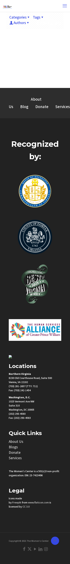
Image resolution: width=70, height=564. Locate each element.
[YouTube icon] (35, 549)
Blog (24, 107)
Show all (50, 23)
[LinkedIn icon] (40, 549)
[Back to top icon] (55, 541)
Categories (18, 17)
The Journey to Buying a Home (35, 71)
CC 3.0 (26, 507)
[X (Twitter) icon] (29, 549)
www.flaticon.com (38, 503)
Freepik (16, 503)
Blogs (13, 447)
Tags (36, 17)
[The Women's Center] (7, 6)
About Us (16, 441)
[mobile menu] (64, 6)
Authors (20, 23)
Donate (41, 107)
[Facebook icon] (24, 549)
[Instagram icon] (46, 549)
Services (15, 458)
